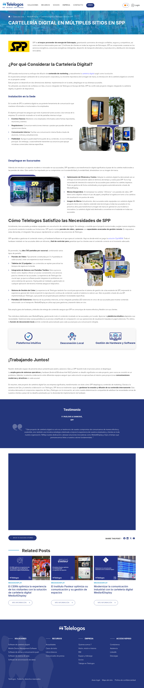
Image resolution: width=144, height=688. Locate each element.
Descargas (114, 656)
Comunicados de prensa (55, 656)
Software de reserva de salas (18, 656)
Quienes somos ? (84, 645)
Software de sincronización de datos (22, 660)
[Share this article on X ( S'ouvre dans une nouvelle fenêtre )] (131, 538)
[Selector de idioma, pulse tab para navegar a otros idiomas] (126, 5)
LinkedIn (113, 652)
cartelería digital (88, 74)
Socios (80, 660)
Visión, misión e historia (87, 648)
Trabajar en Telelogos (86, 663)
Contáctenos (115, 645)
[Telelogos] (13, 5)
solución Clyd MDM (115, 238)
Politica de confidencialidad (125, 680)
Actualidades (51, 645)
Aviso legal (96, 680)
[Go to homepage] (9, 17)
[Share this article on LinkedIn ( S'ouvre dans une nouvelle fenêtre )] (127, 538)
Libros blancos (51, 652)
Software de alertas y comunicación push (23, 652)
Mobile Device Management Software (22, 648)
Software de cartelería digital (19, 645)
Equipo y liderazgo (85, 656)
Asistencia (114, 648)
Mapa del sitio (107, 680)
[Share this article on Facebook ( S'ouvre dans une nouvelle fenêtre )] (124, 538)
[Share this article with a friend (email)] (134, 538)
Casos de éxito (51, 648)
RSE (79, 652)
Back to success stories (23, 538)
